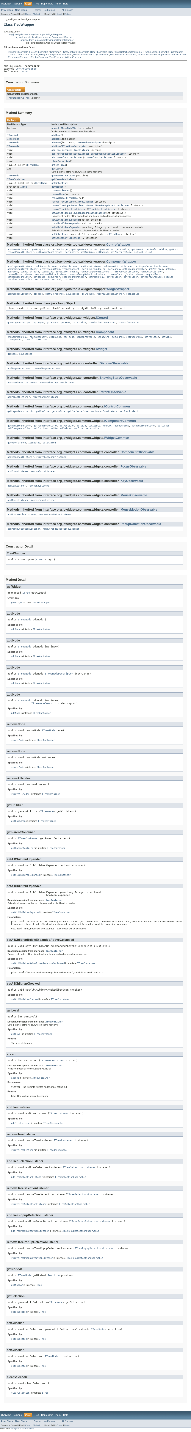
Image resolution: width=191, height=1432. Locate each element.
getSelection (59, 183)
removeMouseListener (19, 274)
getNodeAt (57, 175)
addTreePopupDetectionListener (70, 154)
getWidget (57, 187)
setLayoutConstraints (49, 252)
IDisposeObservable (17, 52)
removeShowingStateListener (126, 274)
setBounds (39, 277)
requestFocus (154, 274)
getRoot (174, 249)
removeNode (58, 194)
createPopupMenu (50, 269)
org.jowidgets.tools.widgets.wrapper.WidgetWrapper (35, 34)
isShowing (47, 271)
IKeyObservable (101, 54)
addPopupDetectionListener (151, 266)
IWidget (43, 54)
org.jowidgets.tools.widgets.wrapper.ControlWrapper (47, 40)
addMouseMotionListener (118, 266)
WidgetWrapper (117, 289)
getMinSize (122, 249)
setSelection (59, 234)
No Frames (49, 10)
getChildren (58, 165)
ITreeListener (80, 150)
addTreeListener (61, 150)
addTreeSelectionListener (67, 157)
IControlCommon (39, 57)
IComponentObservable (60, 54)
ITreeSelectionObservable (156, 52)
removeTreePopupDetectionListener (72, 205)
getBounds (114, 269)
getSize (170, 269)
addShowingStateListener (22, 269)
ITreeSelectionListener (98, 157)
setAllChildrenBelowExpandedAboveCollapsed (78, 213)
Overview (6, 3)
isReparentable (30, 271)
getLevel (56, 168)
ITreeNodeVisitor (71, 128)
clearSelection (60, 161)
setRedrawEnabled (151, 277)
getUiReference (54, 294)
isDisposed (72, 294)
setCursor (54, 277)
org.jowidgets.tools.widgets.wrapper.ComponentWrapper (43, 37)
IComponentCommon (18, 57)
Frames (37, 10)
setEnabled (132, 294)
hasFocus (12, 271)
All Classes (67, 10)
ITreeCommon (56, 57)
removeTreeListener (63, 201)
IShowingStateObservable (76, 52)
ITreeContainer (30, 54)
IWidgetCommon (73, 57)
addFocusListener (46, 266)
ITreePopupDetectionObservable (125, 52)
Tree (36, 3)
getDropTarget (60, 249)
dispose (38, 294)
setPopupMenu (96, 277)
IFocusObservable (82, 54)
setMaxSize (71, 252)
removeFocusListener (125, 271)
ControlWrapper (26, 68)
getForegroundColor (134, 269)
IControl (11, 54)
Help (65, 3)
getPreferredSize (156, 249)
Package (17, 3)
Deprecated (47, 3)
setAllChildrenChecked (65, 220)
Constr (28, 14)
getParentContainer (63, 179)
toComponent (42, 279)
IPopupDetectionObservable (172, 54)
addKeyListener (69, 266)
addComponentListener (20, 266)
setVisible (25, 279)
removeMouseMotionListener (51, 274)
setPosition (114, 277)
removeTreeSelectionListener (69, 209)
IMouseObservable (147, 54)
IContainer (55, 52)
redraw (74, 271)
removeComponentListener (96, 271)
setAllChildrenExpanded (65, 223)
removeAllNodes (60, 190)
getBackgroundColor (93, 269)
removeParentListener (20, 252)
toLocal (56, 279)
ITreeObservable (98, 52)
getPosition (155, 269)
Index (58, 3)
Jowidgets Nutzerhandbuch (22, 1429)
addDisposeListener (19, 294)
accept (55, 128)
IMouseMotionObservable (123, 54)
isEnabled (88, 294)
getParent (137, 249)
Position (70, 175)
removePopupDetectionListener (88, 274)
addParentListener (18, 249)
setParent (102, 252)
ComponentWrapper (121, 261)
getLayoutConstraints (84, 249)
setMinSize (87, 252)
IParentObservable (38, 52)
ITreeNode (13, 135)
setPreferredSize (121, 252)
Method (36, 14)
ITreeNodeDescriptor (88, 142)
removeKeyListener (152, 271)
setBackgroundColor (19, 277)
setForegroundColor (74, 277)
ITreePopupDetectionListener (108, 154)
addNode (56, 135)
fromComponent (70, 269)
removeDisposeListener (110, 294)
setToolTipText (143, 252)
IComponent (176, 52)
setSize (168, 277)
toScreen (69, 279)
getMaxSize (106, 249)
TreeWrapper (14, 98)
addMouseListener (91, 266)
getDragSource (40, 249)
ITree (19, 54)
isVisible (62, 271)
